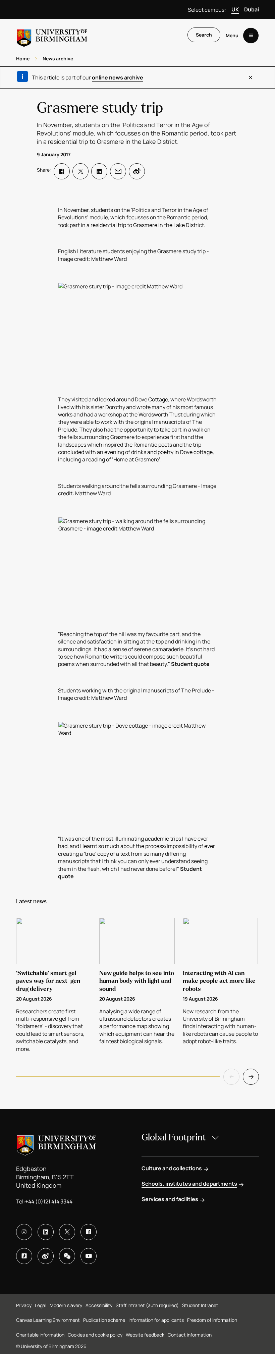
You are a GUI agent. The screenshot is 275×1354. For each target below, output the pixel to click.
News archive (58, 58)
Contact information (190, 1335)
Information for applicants (156, 1320)
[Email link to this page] (118, 171)
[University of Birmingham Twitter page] (67, 1232)
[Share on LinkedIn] (99, 171)
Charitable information (40, 1335)
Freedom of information (212, 1320)
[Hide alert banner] (250, 77)
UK (235, 9)
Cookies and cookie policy (95, 1335)
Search (204, 35)
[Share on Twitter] (80, 171)
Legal (40, 1305)
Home (23, 58)
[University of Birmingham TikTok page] (24, 1256)
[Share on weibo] (137, 171)
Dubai (251, 9)
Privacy (24, 1305)
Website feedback (145, 1335)
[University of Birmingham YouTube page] (88, 1256)
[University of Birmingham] (52, 35)
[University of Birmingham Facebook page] (88, 1232)
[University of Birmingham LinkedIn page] (46, 1232)
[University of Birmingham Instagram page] (24, 1232)
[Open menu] (251, 35)
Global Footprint (174, 1137)
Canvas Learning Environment (48, 1320)
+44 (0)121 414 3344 (48, 1201)
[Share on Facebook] (62, 171)
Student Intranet (200, 1305)
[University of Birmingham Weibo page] (46, 1256)
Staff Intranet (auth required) (147, 1305)
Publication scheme (104, 1320)
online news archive (117, 77)
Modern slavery (66, 1305)
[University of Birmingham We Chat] (67, 1256)
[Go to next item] (251, 1077)
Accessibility (99, 1305)
